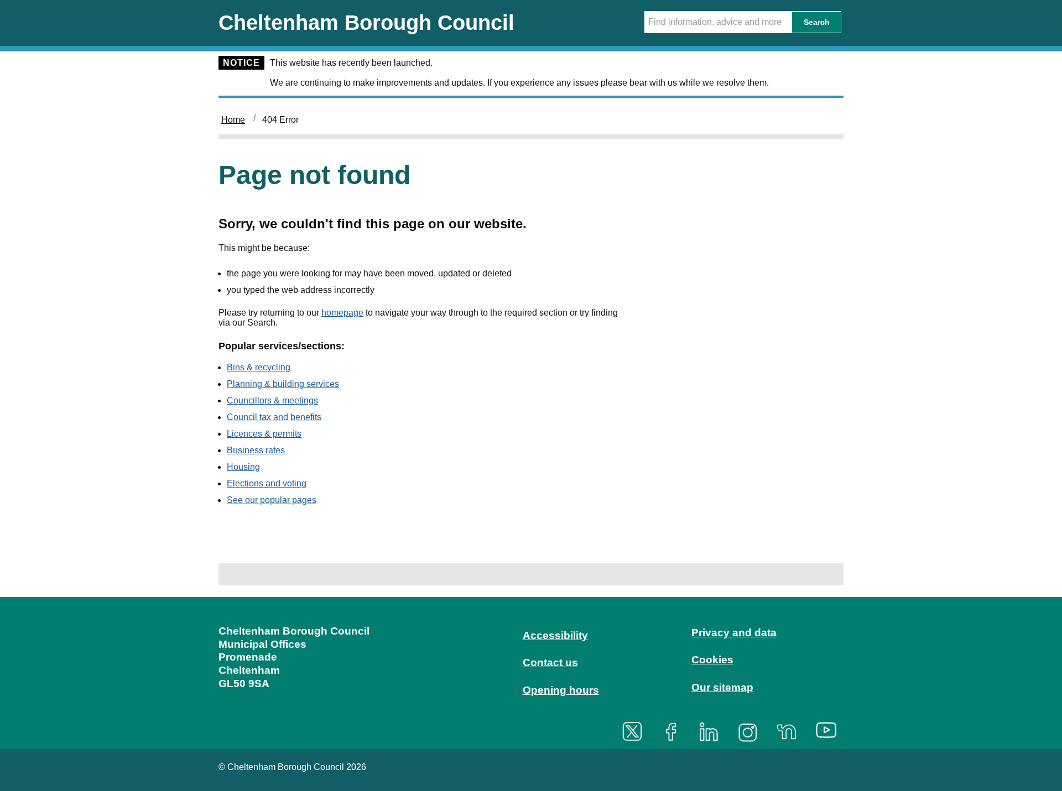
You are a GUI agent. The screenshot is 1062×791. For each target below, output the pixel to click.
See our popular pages (271, 500)
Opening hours (561, 690)
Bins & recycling (258, 367)
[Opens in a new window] (636, 731)
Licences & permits (264, 433)
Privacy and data (734, 632)
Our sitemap (722, 687)
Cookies (712, 660)
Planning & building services (283, 384)
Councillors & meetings (272, 400)
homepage (342, 312)
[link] (531, 672)
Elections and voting (266, 483)
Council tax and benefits (274, 417)
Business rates (256, 450)
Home (233, 119)
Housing (243, 467)
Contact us (550, 662)
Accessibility (555, 635)
